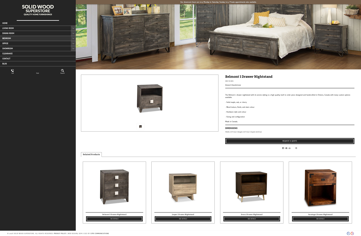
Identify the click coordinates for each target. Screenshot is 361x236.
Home (4, 23)
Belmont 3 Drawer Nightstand (114, 214)
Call (12, 73)
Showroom (7, 48)
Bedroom (6, 38)
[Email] (286, 148)
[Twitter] (293, 148)
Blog (4, 64)
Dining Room (8, 33)
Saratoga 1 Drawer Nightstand (320, 214)
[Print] (289, 148)
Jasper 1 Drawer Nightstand (183, 214)
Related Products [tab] (91, 154)
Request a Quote (290, 141)
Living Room (8, 28)
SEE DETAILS (114, 219)
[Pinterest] (296, 148)
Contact (6, 58)
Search (62, 73)
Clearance (7, 53)
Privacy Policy (60, 233)
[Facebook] (283, 148)
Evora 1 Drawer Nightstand (251, 214)
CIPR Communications (99, 233)
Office (5, 43)
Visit (37, 73)
